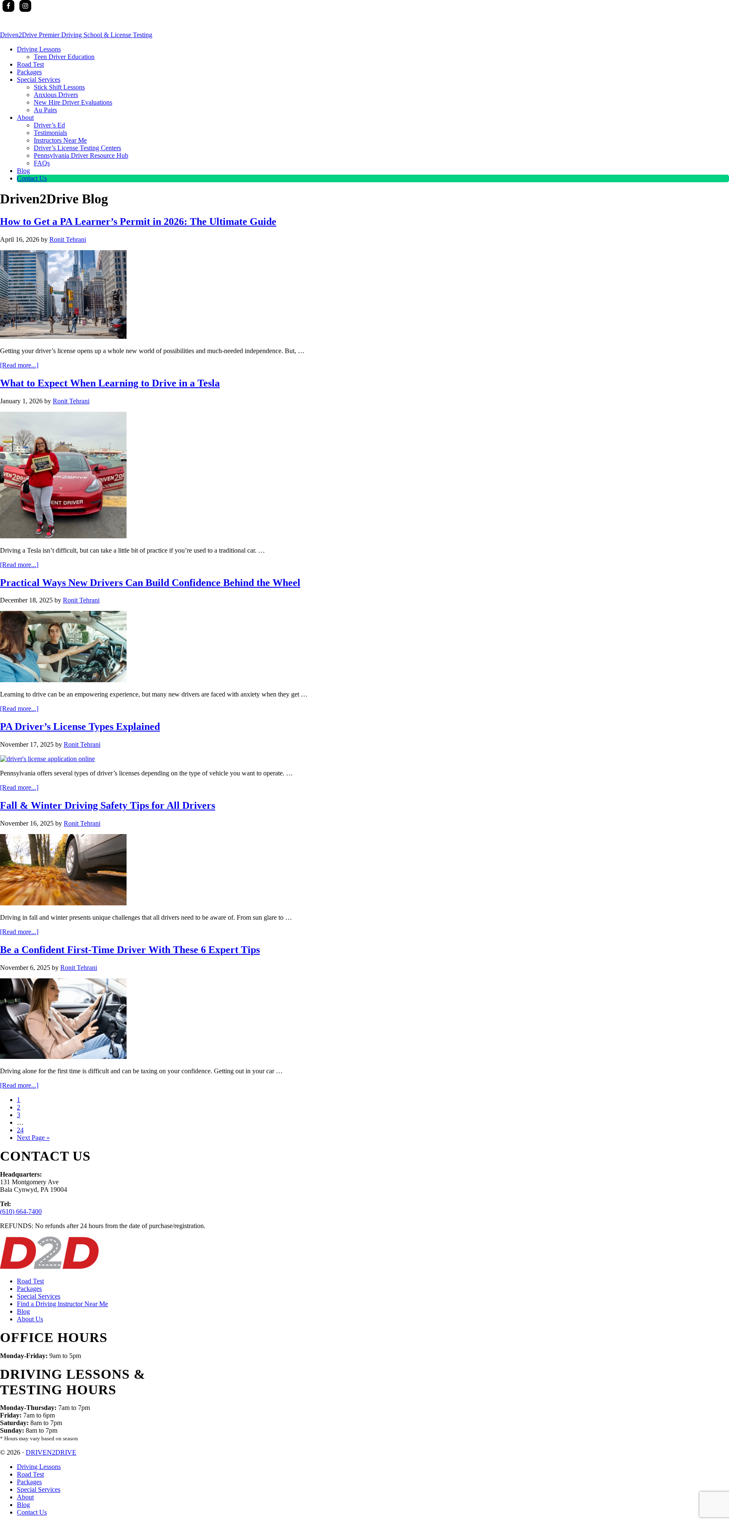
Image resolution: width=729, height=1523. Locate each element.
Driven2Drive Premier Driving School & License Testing (76, 34)
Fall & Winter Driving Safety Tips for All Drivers (107, 805)
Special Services (38, 1296)
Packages (29, 1288)
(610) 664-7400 (21, 1211)
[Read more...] (19, 365)
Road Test (30, 1281)
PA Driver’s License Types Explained (80, 726)
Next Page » (33, 1137)
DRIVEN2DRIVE (51, 1452)
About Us (30, 1319)
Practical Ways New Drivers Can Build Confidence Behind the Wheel (150, 582)
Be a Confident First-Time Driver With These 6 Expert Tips (130, 949)
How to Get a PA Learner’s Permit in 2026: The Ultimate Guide (138, 221)
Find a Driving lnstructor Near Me (62, 1303)
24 (20, 1130)
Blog (23, 1311)
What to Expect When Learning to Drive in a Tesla (110, 383)
